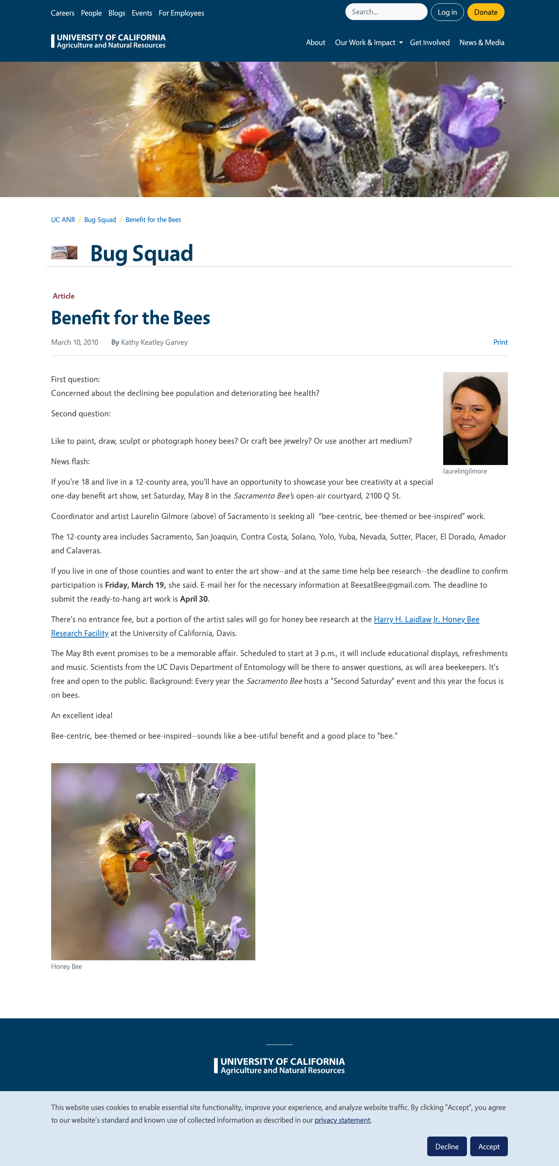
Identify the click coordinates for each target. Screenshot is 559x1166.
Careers (62, 13)
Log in (447, 12)
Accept (489, 1146)
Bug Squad (100, 219)
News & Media (482, 42)
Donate (486, 12)
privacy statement (342, 1120)
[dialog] (279, 1128)
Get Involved (430, 42)
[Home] (108, 42)
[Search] (422, 11)
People (91, 13)
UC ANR (63, 219)
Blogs (116, 13)
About (315, 42)
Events (142, 13)
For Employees (181, 13)
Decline (447, 1146)
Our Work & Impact (365, 42)
